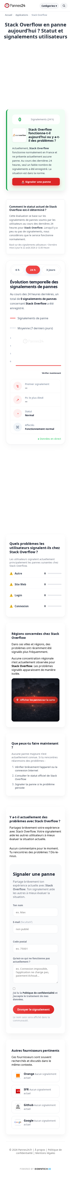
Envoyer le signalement (33, 1009)
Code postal (20, 941)
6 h (17, 269)
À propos (40, 1149)
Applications (22, 14)
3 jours (50, 269)
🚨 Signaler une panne (36, 181)
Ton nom (18, 905)
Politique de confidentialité (38, 992)
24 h (33, 269)
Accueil (8, 14)
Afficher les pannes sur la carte (37, 699)
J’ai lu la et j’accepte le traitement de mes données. (35, 996)
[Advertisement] (35, 74)
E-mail (22, 922)
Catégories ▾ (49, 5)
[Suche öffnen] (64, 6)
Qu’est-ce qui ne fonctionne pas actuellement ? (31, 960)
